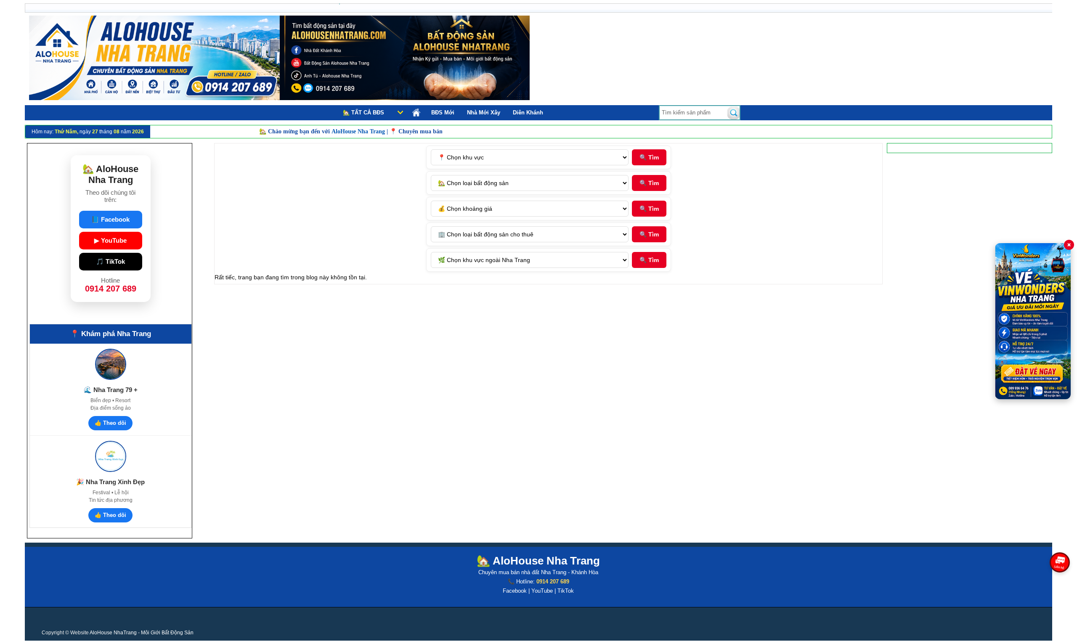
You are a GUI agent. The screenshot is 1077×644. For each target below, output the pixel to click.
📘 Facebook (110, 219)
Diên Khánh (528, 112)
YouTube (542, 591)
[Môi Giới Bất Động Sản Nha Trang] (279, 98)
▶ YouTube (110, 240)
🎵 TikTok (110, 261)
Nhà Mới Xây (483, 112)
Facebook (515, 591)
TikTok (565, 591)
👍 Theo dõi (110, 423)
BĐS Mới (442, 112)
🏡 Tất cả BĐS (363, 112)
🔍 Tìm (649, 157)
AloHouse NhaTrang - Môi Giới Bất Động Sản (142, 633)
